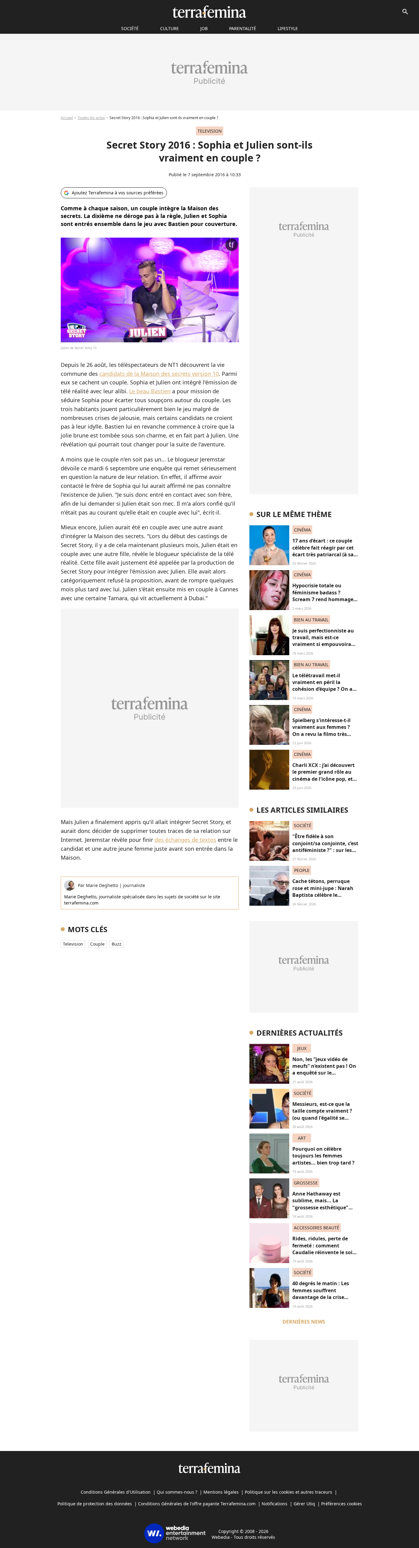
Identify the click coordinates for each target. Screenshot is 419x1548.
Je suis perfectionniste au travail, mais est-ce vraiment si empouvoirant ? (324, 641)
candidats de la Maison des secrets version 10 (159, 373)
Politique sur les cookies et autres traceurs (288, 1492)
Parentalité (242, 28)
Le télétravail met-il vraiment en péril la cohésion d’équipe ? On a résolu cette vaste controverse (322, 689)
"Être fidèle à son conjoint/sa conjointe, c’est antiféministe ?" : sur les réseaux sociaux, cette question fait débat (325, 850)
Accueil (67, 117)
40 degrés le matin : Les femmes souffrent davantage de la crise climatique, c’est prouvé (321, 1293)
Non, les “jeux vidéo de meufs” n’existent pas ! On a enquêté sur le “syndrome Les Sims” (324, 1069)
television (73, 944)
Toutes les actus (91, 117)
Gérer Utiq (304, 1504)
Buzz (116, 944)
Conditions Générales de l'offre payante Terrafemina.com (197, 1504)
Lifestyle (288, 28)
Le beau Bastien (150, 391)
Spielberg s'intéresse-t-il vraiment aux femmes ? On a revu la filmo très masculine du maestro (321, 730)
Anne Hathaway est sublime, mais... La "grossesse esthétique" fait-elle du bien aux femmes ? (320, 1207)
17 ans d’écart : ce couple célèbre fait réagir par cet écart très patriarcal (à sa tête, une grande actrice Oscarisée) (323, 554)
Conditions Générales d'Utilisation (116, 1492)
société (130, 28)
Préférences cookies (341, 1504)
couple (97, 944)
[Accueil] (209, 12)
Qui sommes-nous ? (177, 1492)
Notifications (274, 1504)
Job (204, 28)
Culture (169, 28)
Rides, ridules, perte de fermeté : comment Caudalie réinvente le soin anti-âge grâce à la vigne (324, 1248)
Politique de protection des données (94, 1504)
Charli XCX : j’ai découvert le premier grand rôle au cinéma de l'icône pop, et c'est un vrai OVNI (323, 775)
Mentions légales (221, 1492)
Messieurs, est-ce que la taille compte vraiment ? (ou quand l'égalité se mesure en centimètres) (322, 1114)
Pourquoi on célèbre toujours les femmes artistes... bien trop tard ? (323, 1155)
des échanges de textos (185, 839)
